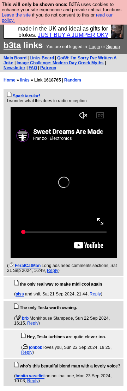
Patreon (48, 67)
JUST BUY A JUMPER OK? (73, 35)
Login (94, 46)
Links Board (42, 58)
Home (10, 80)
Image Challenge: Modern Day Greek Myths (60, 62)
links (25, 80)
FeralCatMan (28, 265)
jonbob (35, 347)
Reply (52, 270)
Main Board (15, 58)
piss (20, 294)
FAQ (33, 67)
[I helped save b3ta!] (11, 265)
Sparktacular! (26, 95)
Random (72, 80)
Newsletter (14, 67)
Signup (113, 46)
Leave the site (16, 15)
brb (25, 318)
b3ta (12, 45)
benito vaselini (30, 375)
